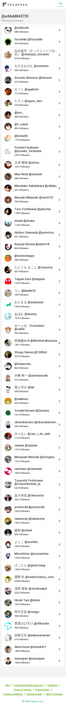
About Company (54, 694)
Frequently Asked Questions (29, 685)
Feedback (52, 685)
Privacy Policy (42, 690)
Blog (8, 685)
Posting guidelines (13, 694)
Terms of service (22, 690)
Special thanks (34, 694)
